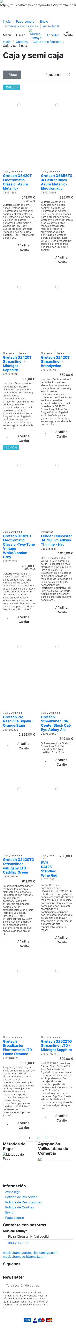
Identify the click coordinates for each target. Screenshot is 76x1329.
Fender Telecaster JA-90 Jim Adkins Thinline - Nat (56, 540)
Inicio (7, 21)
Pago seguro (26, 21)
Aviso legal (51, 26)
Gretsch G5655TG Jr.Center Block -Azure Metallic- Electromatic (56, 182)
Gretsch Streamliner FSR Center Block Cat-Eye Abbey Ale (56, 723)
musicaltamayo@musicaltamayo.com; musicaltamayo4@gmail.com (30, 1254)
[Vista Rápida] (20, 166)
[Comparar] (18, 166)
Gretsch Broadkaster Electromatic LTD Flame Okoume (17, 1047)
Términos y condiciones (21, 26)
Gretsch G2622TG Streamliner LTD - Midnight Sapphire (56, 1045)
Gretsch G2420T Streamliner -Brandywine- (55, 361)
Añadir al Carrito (23, 247)
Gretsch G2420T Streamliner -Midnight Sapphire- (17, 363)
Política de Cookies (19, 1207)
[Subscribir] (70, 1285)
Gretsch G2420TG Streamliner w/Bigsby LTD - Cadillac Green (18, 866)
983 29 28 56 (18, 1243)
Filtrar (13, 75)
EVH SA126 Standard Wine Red (49, 869)
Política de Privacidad (21, 1197)
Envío (44, 21)
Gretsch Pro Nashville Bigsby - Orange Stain (18, 721)
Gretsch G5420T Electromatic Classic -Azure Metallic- (17, 182)
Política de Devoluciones (23, 1202)
